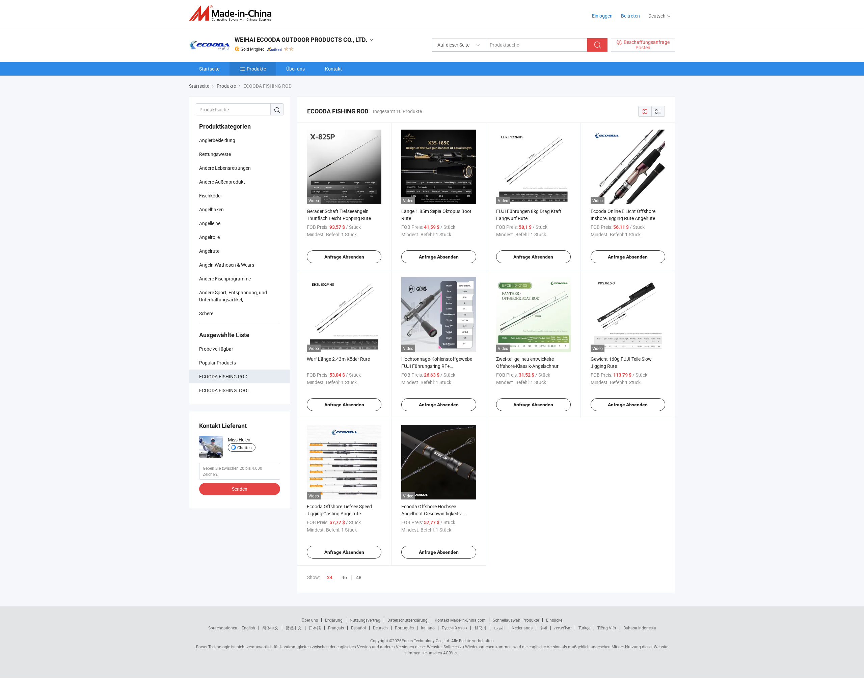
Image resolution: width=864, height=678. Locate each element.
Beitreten (630, 15)
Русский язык (454, 627)
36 (344, 577)
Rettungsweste (215, 154)
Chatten (244, 447)
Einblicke (554, 620)
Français (336, 627)
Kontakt (333, 68)
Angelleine (209, 223)
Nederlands (522, 627)
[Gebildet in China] (232, 13)
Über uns (295, 68)
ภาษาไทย (562, 627)
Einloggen (602, 15)
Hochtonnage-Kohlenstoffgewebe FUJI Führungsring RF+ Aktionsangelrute (436, 366)
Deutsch (380, 627)
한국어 (480, 627)
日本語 (315, 627)
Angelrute (209, 251)
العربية (499, 627)
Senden (239, 489)
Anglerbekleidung (217, 140)
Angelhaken (211, 209)
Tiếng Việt (606, 627)
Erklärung (334, 620)
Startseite (209, 68)
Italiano (428, 627)
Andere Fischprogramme (225, 278)
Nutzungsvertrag (365, 620)
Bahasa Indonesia (639, 627)
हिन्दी (543, 627)
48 (358, 577)
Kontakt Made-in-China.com (460, 620)
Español (358, 627)
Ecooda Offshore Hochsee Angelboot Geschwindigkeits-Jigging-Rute (431, 513)
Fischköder (211, 195)
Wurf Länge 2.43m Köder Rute (338, 359)
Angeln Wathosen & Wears (226, 265)
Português (404, 627)
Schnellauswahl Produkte (516, 620)
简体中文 (270, 627)
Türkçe (584, 627)
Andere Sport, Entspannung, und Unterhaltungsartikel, (233, 296)
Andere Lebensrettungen (225, 168)
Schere (206, 313)
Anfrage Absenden (344, 257)
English (248, 627)
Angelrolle (209, 237)
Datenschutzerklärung (407, 620)
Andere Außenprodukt (222, 182)
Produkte (256, 68)
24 (329, 577)
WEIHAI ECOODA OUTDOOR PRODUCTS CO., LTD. (301, 39)
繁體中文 (294, 627)
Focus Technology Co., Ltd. (426, 640)
